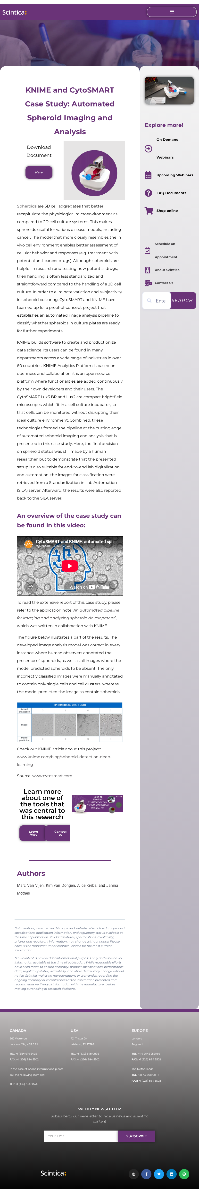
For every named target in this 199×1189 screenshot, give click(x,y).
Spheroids (27, 206)
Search (182, 300)
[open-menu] (172, 12)
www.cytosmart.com (52, 776)
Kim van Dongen (60, 885)
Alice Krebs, (87, 885)
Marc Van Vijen (30, 885)
